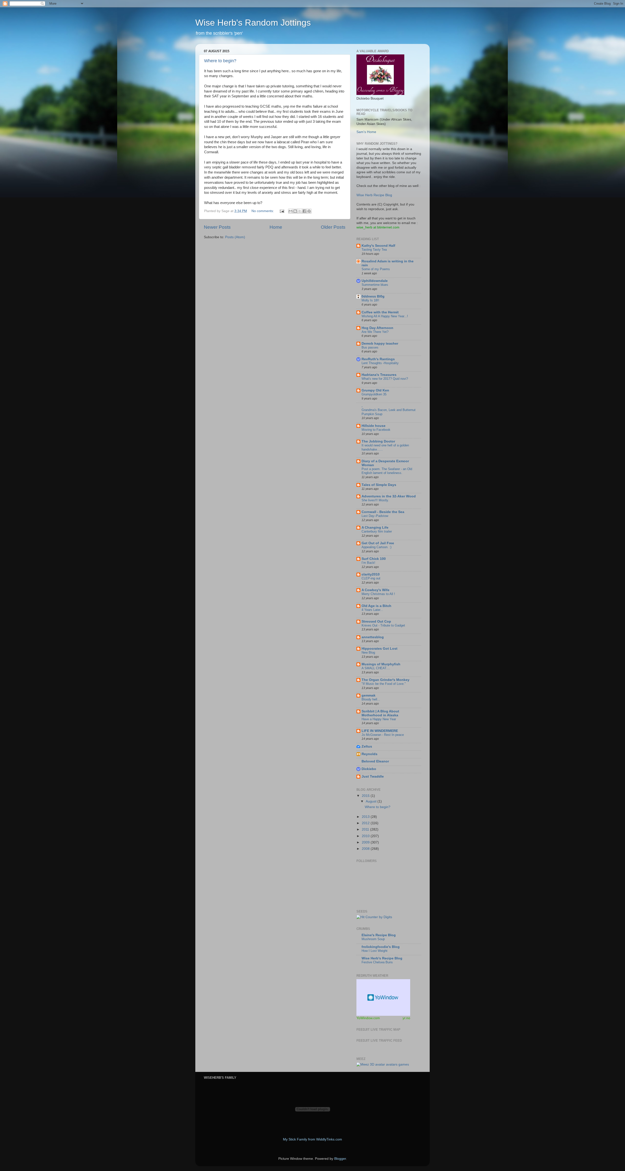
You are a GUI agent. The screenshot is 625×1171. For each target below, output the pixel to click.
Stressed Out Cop (376, 621)
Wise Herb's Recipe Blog (382, 958)
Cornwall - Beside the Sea (383, 512)
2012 (366, 823)
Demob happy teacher (380, 343)
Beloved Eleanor (375, 761)
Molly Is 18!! (370, 300)
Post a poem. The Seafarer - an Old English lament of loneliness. (387, 471)
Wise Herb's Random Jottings (253, 23)
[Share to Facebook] (304, 211)
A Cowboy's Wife (375, 590)
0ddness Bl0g (373, 296)
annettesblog (373, 637)
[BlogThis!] (295, 211)
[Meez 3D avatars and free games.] (382, 1064)
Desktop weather (383, 997)
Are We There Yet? (375, 332)
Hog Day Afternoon (377, 328)
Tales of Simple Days (379, 485)
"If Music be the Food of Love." (384, 684)
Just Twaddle (373, 776)
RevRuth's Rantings (378, 359)
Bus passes (370, 347)
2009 (366, 842)
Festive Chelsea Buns (377, 962)
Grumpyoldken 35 (374, 394)
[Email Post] (281, 211)
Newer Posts (217, 227)
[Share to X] (299, 211)
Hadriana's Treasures (379, 375)
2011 (366, 829)
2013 (366, 817)
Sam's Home (366, 132)
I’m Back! (368, 563)
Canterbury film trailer (377, 531)
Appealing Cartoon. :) (376, 547)
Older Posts (333, 227)
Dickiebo (369, 769)
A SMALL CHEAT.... (376, 668)
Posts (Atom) (235, 237)
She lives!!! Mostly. (375, 500)
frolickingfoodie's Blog (381, 947)
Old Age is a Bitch (376, 606)
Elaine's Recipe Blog (379, 935)
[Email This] (290, 211)
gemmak (368, 695)
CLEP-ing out (371, 578)
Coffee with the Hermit (380, 312)
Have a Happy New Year (379, 719)
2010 (366, 836)
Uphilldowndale (375, 281)
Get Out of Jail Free (378, 543)
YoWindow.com (368, 1018)
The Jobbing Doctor (378, 441)
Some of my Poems (376, 269)
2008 (366, 849)
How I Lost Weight (374, 951)
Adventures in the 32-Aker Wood (389, 496)
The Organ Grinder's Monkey (385, 680)
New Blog (368, 652)
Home (276, 227)
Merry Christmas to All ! (378, 594)
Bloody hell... (371, 699)
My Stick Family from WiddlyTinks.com (312, 1139)
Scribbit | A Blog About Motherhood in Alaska (380, 713)
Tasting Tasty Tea (374, 249)
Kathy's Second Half (378, 245)
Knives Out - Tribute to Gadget (383, 625)
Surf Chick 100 (374, 559)
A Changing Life (375, 527)
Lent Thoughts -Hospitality (380, 363)
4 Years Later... (372, 610)
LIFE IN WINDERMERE (380, 731)
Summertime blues (375, 285)
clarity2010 (371, 574)
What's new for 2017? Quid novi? (385, 378)
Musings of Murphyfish (381, 664)
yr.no (406, 1018)
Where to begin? (220, 60)
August (371, 801)
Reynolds (369, 754)
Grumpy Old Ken (375, 390)
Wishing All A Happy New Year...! (385, 316)
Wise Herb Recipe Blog (374, 195)
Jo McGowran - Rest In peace (383, 735)
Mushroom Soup (373, 939)
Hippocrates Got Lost (379, 648)
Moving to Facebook (376, 429)
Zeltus (367, 746)
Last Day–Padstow (375, 516)
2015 (366, 796)
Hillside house (373, 426)
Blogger (340, 1159)
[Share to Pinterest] (309, 211)
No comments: (263, 211)
